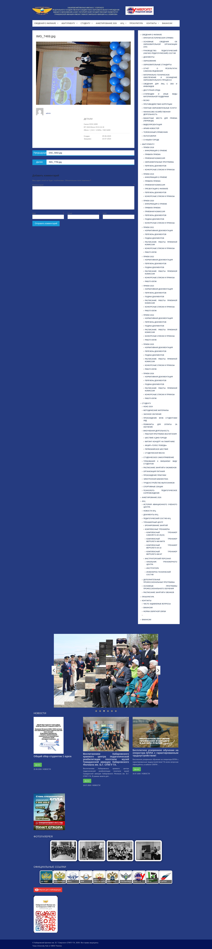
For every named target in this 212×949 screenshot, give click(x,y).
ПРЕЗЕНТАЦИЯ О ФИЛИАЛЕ (156, 189)
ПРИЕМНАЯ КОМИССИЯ (155, 158)
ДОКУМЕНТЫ (148, 57)
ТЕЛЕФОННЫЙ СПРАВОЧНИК (155, 132)
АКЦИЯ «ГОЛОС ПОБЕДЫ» (156, 445)
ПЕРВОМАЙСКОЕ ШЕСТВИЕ (156, 449)
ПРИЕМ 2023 (148, 286)
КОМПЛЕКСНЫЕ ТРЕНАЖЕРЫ (157, 529)
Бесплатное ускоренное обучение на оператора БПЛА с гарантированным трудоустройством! (155, 753)
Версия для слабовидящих (50, 890)
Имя (48, 213)
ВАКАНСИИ (167, 23)
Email (83, 213)
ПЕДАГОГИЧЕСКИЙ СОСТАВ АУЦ (157, 518)
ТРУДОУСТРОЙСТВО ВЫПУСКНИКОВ (158, 483)
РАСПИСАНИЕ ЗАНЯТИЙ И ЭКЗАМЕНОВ (159, 468)
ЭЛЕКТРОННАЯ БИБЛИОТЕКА (155, 479)
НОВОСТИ (47, 769)
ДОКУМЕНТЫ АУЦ (150, 515)
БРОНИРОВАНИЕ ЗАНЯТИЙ (156, 525)
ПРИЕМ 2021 (148, 227)
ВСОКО (146, 100)
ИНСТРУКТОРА (152, 568)
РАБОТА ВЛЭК (151, 252)
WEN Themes (56, 946)
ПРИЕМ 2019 (148, 174)
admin (48, 113)
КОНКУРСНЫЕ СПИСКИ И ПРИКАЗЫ (160, 170)
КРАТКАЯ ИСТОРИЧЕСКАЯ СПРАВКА (158, 38)
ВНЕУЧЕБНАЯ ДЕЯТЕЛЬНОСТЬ (156, 431)
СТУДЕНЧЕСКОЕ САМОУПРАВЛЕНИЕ (158, 457)
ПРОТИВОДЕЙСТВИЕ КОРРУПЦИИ (157, 104)
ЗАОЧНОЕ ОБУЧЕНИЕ (152, 414)
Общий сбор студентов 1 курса (52, 756)
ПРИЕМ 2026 (148, 373)
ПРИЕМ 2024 (148, 315)
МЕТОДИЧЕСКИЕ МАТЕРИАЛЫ (156, 410)
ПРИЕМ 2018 (148, 147)
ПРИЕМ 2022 (148, 257)
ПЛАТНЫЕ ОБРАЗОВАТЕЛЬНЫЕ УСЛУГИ (160, 108)
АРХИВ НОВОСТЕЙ (151, 128)
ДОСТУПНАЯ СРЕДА (151, 90)
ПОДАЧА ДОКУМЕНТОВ (154, 219)
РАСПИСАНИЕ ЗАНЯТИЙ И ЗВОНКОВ (158, 592)
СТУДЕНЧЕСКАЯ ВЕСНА (155, 453)
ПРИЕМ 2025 (148, 344)
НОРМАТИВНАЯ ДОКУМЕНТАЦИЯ (159, 231)
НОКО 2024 (148, 407)
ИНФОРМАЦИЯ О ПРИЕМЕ (156, 151)
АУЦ (122, 23)
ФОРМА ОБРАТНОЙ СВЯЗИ (154, 611)
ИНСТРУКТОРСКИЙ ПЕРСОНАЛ (158, 559)
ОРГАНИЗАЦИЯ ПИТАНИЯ (154, 471)
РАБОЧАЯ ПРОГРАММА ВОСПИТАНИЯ (161, 434)
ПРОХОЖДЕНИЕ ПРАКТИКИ (154, 475)
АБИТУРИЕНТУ (68, 23)
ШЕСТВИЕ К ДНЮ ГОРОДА (156, 438)
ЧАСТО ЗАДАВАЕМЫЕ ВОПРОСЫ (157, 604)
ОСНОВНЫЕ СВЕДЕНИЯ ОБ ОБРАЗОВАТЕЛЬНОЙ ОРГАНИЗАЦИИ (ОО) (160, 44)
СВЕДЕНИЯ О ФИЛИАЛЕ (45, 23)
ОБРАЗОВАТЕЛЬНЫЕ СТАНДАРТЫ (157, 65)
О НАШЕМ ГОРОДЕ (151, 140)
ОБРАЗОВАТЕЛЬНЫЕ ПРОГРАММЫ (159, 162)
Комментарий (83, 185)
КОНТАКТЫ (151, 23)
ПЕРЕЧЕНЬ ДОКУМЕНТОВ (155, 166)
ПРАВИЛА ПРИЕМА (152, 154)
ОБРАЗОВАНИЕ (149, 61)
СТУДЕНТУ (85, 23)
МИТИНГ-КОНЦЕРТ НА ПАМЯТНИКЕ (160, 442)
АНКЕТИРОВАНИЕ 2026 (106, 23)
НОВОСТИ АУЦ (149, 511)
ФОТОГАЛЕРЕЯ (149, 136)
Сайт (105, 213)
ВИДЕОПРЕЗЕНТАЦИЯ (152, 125)
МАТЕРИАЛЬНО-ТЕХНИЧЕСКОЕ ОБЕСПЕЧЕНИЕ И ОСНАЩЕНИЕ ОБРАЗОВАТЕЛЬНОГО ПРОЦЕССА (160, 77)
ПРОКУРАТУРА (136, 23)
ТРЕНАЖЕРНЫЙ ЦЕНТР (153, 522)
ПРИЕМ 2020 (148, 201)
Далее (37, 765)
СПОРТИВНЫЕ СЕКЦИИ (153, 487)
